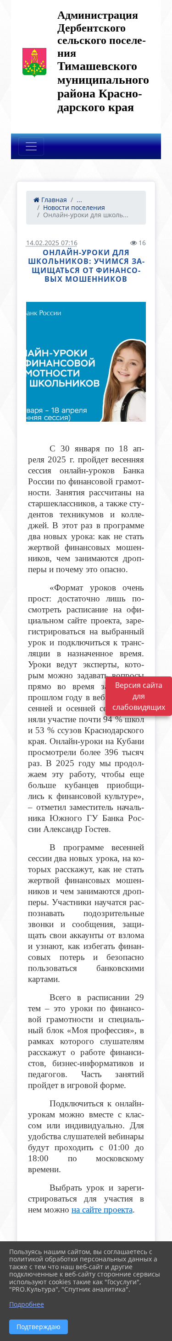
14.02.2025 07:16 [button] (52, 242)
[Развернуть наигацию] (31, 146)
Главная (53, 199)
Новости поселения (74, 207)
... (79, 199)
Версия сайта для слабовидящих (138, 696)
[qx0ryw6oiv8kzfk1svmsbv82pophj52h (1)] (86, 362)
